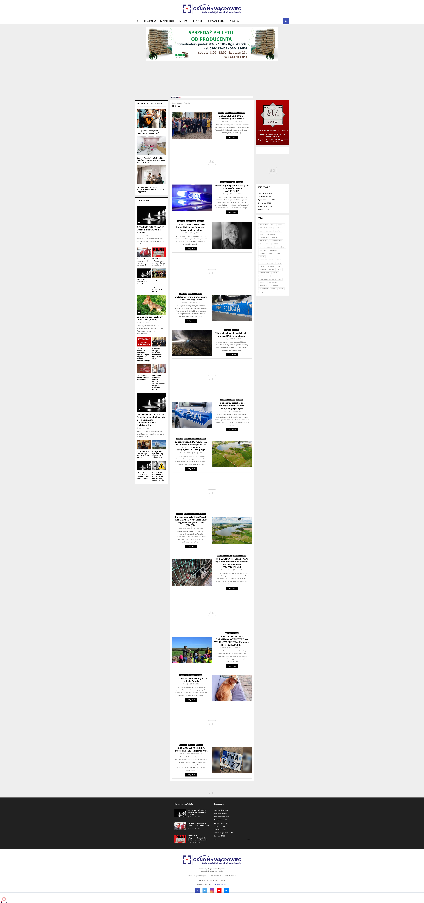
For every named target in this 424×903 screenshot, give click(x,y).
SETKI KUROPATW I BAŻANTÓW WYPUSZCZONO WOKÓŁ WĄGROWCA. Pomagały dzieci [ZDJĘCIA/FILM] (231, 640)
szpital (275, 273)
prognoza (270, 266)
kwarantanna (264, 237)
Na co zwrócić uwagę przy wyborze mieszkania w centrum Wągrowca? (150, 189)
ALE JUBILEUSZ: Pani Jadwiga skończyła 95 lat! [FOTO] (143, 455)
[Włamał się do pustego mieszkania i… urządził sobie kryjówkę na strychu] (159, 341)
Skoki (279, 269)
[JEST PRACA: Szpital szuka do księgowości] (144, 368)
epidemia (280, 225)
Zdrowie (217, 836)
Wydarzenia (242, 112)
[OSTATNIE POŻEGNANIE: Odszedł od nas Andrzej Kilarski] (151, 215)
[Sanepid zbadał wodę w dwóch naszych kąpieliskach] (144, 252)
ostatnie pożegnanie (266, 247)
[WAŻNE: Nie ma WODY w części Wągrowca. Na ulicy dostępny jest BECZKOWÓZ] (159, 465)
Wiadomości (168, 21)
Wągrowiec (263, 285)
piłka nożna (273, 250)
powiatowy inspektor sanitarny (270, 260)
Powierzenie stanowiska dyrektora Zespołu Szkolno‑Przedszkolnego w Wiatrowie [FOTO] (158, 383)
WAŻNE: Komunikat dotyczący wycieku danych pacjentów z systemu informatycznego (143, 355)
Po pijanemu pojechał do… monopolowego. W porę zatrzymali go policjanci (232, 405)
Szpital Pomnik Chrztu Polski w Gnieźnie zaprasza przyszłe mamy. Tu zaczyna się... (151, 160)
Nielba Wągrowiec (276, 241)
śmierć (281, 289)
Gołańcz (277, 231)
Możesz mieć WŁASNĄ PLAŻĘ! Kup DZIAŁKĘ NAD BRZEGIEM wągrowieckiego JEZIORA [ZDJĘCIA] (191, 521)
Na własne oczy (217, 21)
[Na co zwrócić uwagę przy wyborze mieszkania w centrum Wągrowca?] (151, 174)
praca (262, 266)
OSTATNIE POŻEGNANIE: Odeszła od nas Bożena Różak (143, 476)
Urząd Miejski (264, 276)
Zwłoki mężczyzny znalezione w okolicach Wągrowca (191, 298)
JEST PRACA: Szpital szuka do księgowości (143, 378)
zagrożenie (274, 285)
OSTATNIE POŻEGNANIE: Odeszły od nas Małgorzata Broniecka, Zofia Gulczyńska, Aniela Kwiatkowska (151, 420)
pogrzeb (262, 253)
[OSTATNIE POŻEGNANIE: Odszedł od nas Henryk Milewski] (144, 273)
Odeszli (194, 221)
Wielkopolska (276, 276)
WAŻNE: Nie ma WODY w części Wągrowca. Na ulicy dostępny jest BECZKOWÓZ (159, 477)
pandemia (263, 250)
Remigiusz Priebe (185, 453)
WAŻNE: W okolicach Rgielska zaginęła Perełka (191, 680)
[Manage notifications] (4, 899)
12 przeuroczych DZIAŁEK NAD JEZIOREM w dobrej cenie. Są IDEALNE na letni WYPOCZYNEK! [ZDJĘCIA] (191, 446)
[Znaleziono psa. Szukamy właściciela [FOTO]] (151, 304)
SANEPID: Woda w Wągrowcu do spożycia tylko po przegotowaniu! (158, 262)
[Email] (226, 890)
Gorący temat (150, 21)
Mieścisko (275, 237)
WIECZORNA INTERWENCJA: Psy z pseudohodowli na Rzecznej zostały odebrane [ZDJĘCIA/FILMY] (232, 563)
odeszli (276, 244)
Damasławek (264, 225)
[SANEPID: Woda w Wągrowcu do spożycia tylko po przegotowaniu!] (159, 252)
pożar (279, 263)
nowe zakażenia (265, 244)
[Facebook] (197, 890)
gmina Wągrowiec (266, 231)
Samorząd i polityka (221, 833)
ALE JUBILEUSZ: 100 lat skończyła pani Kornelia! (231, 117)
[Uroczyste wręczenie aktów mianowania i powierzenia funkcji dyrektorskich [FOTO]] (159, 273)
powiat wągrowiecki (266, 263)
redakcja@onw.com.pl (219, 884)
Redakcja (225, 121)
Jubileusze (221, 112)
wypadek (263, 282)
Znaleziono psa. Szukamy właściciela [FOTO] (150, 318)
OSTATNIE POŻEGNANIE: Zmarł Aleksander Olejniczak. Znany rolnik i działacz (191, 227)
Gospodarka (180, 438)
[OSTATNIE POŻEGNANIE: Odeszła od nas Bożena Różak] (144, 465)
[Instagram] (212, 890)
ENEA (272, 225)
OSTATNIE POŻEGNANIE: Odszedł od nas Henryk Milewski (143, 283)
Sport (184, 21)
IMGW (261, 234)
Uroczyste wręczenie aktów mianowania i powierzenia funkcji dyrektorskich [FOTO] (158, 286)
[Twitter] (205, 890)
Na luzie (198, 21)
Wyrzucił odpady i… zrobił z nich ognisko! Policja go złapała (231, 335)
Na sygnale (232, 182)
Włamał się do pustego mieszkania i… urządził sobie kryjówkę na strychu (157, 354)
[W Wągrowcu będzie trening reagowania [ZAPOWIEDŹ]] (159, 444)
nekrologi (263, 241)
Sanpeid (271, 269)
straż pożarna (264, 273)
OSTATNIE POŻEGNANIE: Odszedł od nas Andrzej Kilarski (150, 230)
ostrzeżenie (280, 247)
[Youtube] (219, 890)
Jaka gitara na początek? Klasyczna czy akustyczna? (148, 132)
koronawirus (271, 234)
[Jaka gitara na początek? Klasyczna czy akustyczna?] (151, 118)
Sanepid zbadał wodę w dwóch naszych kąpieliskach (143, 262)
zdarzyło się (264, 289)
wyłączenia (272, 282)
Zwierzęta (243, 555)
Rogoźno (263, 269)
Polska (279, 253)
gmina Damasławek (266, 228)
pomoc (262, 257)
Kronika (235, 21)
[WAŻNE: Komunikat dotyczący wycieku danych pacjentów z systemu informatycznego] (144, 341)
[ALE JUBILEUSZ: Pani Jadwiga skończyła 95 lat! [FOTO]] (144, 444)
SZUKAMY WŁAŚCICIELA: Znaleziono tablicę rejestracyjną (191, 749)
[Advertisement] (212, 79)
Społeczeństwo (193, 438)
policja (271, 253)
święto (262, 292)
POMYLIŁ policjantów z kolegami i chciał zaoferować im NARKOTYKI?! (232, 188)
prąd (278, 266)
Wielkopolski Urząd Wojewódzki (270, 279)
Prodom (186, 438)
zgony (273, 289)
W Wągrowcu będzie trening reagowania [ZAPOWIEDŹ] (157, 455)
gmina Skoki (279, 228)
